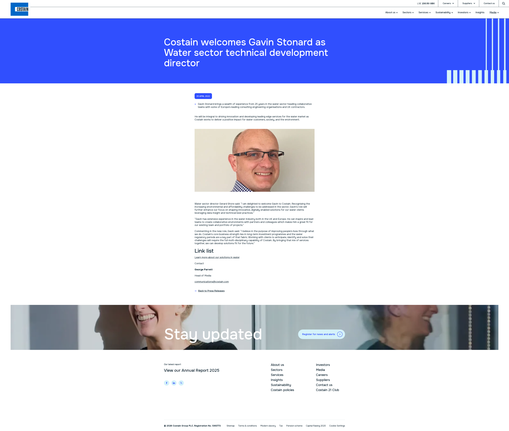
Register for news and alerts (318, 334)
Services (423, 12)
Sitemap (231, 425)
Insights (480, 12)
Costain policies (282, 390)
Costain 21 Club (327, 390)
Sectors (407, 12)
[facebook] (166, 383)
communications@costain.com (212, 281)
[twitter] (181, 383)
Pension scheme (294, 425)
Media (493, 12)
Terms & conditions (247, 425)
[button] (203, 96)
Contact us (489, 3)
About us (390, 12)
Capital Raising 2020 (316, 425)
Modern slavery (268, 425)
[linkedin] (174, 383)
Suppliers (467, 3)
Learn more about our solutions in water (217, 257)
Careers (447, 3)
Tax (281, 425)
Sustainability (443, 12)
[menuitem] (390, 12)
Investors (463, 12)
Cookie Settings (337, 426)
